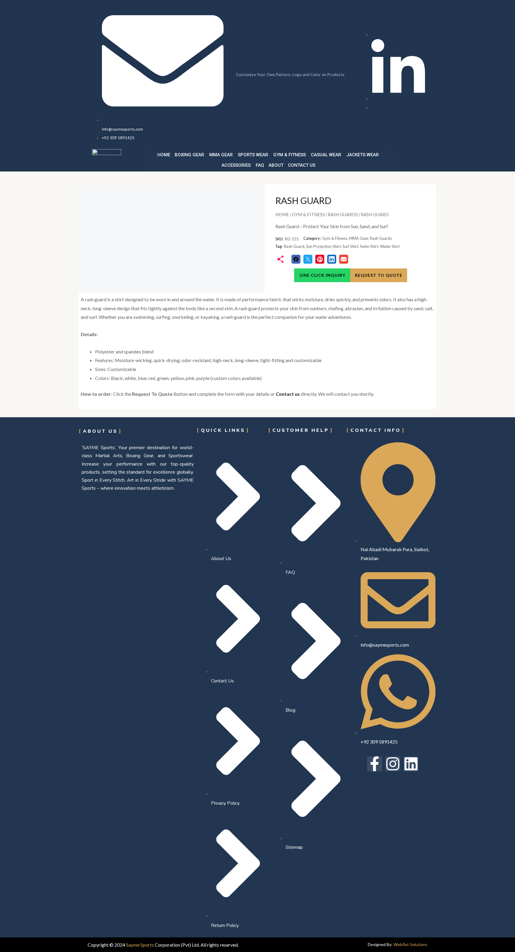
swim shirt (369, 246)
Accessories (236, 165)
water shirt (390, 246)
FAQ (260, 165)
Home (163, 154)
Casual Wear (326, 154)
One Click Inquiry (322, 275)
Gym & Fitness (289, 154)
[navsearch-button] (413, 158)
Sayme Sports (140, 945)
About (276, 165)
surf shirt (350, 246)
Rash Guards (343, 214)
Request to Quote (378, 275)
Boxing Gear (189, 154)
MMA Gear (221, 154)
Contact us (301, 165)
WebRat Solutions (410, 944)
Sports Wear (253, 154)
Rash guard (294, 246)
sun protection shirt (323, 246)
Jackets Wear (362, 154)
